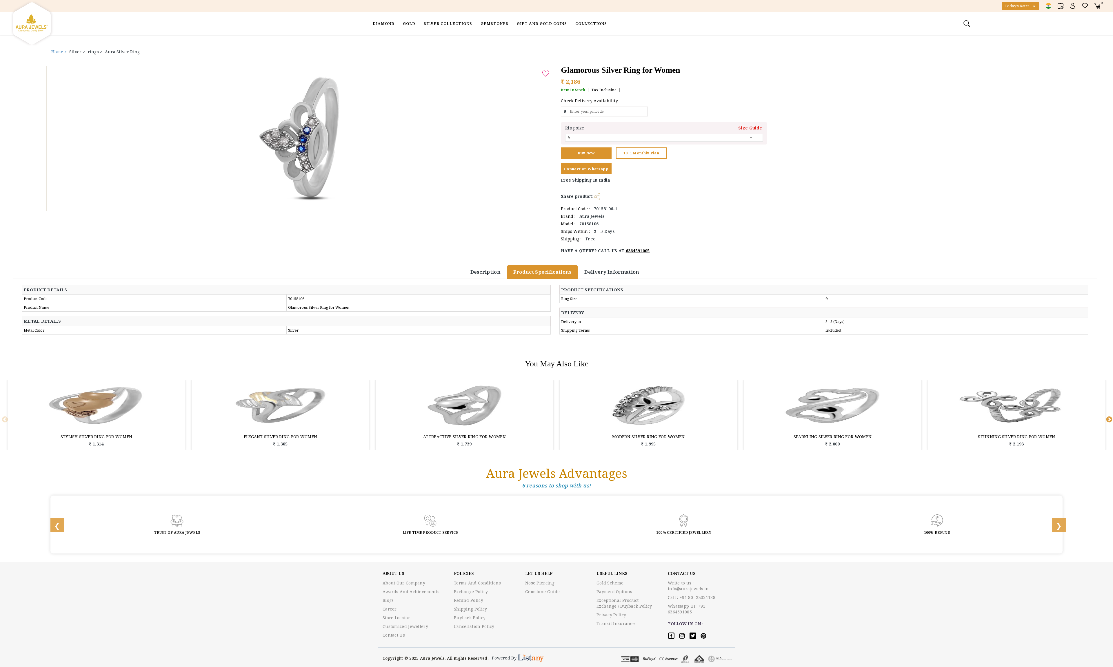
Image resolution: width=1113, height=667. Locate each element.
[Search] (967, 23)
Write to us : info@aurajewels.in (688, 585)
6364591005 (638, 250)
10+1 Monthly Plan (641, 153)
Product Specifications (542, 271)
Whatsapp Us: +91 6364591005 (686, 609)
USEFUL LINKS (611, 573)
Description (485, 271)
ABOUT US (393, 573)
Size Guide (750, 128)
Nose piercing (539, 583)
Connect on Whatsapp (586, 168)
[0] (1097, 5)
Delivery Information (611, 271)
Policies (464, 573)
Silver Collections (448, 23)
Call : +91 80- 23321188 (691, 597)
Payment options (614, 591)
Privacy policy (611, 614)
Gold (409, 23)
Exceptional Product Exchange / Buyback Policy (624, 603)
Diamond (383, 23)
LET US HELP (538, 573)
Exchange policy (471, 591)
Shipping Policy (470, 609)
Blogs (388, 600)
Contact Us (394, 635)
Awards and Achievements (411, 591)
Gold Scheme (609, 583)
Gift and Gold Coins (542, 23)
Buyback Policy (469, 617)
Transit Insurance (615, 623)
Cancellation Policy (474, 626)
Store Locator (396, 617)
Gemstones (494, 23)
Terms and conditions (477, 583)
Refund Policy (468, 600)
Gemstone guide (542, 591)
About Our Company (404, 583)
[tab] (48, 290)
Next (1109, 419)
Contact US (681, 573)
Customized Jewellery (405, 626)
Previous (4, 419)
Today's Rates (1017, 5)
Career (390, 609)
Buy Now (586, 153)
